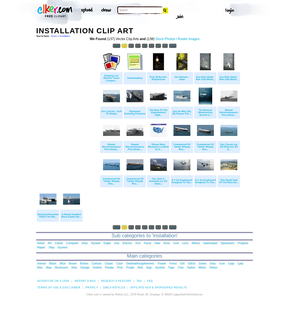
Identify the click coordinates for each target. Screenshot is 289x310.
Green (202, 263)
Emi (138, 243)
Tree (180, 267)
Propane (243, 243)
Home (54, 36)
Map (48, 267)
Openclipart (210, 243)
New (74, 267)
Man (40, 267)
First (116, 46)
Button (84, 263)
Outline (97, 267)
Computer (72, 243)
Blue (62, 263)
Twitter (191, 267)
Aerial (40, 243)
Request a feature (116, 280)
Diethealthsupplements (140, 263)
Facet (147, 243)
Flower (162, 263)
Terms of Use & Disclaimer (58, 287)
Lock (185, 243)
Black (52, 263)
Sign (149, 267)
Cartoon (96, 263)
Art (49, 243)
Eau (116, 243)
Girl (182, 263)
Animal (41, 263)
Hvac (167, 243)
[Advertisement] (68, 114)
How (157, 243)
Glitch (191, 263)
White (202, 267)
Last (173, 46)
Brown (73, 263)
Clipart (59, 243)
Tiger (171, 267)
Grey (213, 263)
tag (139, 280)
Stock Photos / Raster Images (177, 39)
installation (64, 36)
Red (140, 267)
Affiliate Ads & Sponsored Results (158, 287)
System (62, 247)
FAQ (150, 280)
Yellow (213, 267)
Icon (176, 243)
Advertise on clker (53, 280)
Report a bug (85, 280)
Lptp (240, 263)
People (109, 267)
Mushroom (61, 267)
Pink (120, 267)
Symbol (160, 267)
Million (196, 243)
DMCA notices (114, 287)
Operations (227, 243)
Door (85, 243)
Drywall (95, 243)
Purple (130, 267)
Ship (51, 247)
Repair (41, 247)
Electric (127, 243)
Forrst (173, 263)
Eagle (107, 243)
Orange (84, 267)
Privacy (91, 287)
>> (165, 46)
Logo (231, 263)
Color (119, 263)
